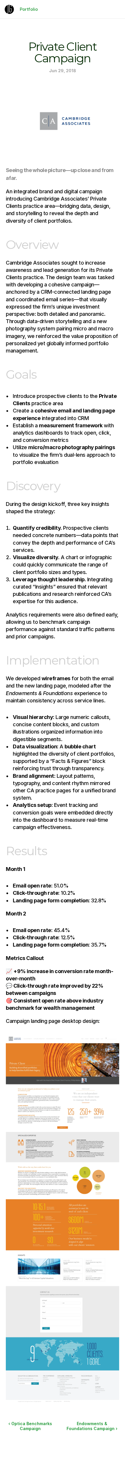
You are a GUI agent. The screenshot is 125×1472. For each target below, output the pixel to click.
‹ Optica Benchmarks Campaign (30, 1426)
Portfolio (29, 9)
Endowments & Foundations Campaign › (92, 1426)
